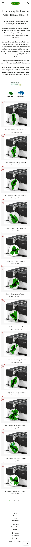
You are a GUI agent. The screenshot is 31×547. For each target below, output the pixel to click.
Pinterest (16, 535)
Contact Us (15, 529)
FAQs (15, 518)
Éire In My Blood (17, 541)
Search (15, 513)
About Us (15, 516)
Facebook (16, 533)
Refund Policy (15, 520)
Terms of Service (15, 527)
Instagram (16, 538)
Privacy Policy (15, 524)
